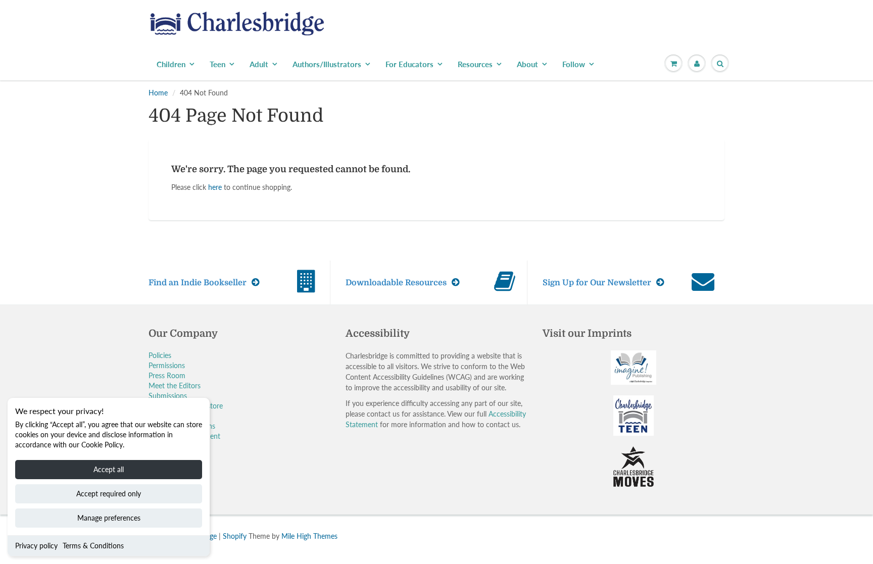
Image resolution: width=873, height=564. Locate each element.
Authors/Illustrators (327, 64)
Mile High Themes (309, 536)
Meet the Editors (175, 385)
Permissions (167, 365)
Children (171, 64)
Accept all (108, 469)
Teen (217, 64)
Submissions (168, 395)
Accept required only (108, 493)
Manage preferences (108, 518)
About (527, 64)
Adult (259, 64)
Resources (475, 64)
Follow (573, 64)
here (215, 187)
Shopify (235, 536)
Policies (160, 355)
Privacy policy (36, 545)
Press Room (167, 375)
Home (158, 92)
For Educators (409, 64)
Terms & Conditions (93, 545)
